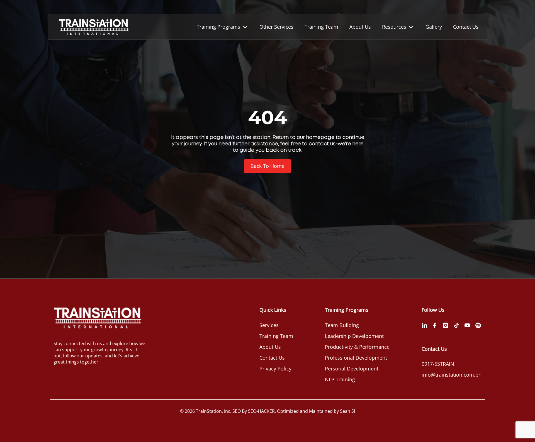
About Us (360, 26)
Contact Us (465, 26)
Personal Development (351, 368)
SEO (236, 411)
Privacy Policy (275, 368)
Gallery (433, 26)
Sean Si (347, 411)
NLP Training (340, 379)
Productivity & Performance (357, 346)
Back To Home (267, 166)
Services (269, 325)
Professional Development (356, 357)
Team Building (342, 325)
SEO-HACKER (261, 411)
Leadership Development (354, 336)
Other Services (276, 26)
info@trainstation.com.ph (451, 374)
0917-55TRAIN (438, 363)
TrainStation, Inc (213, 411)
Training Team (321, 26)
